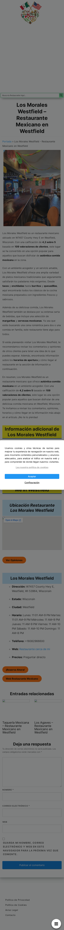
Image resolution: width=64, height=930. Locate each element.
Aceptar (32, 476)
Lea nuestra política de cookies (32, 467)
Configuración (32, 482)
